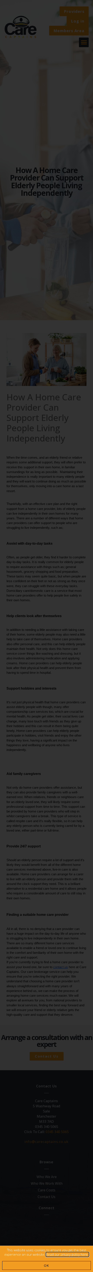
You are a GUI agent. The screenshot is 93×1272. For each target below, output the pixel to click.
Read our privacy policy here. (67, 1254)
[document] (46, 636)
